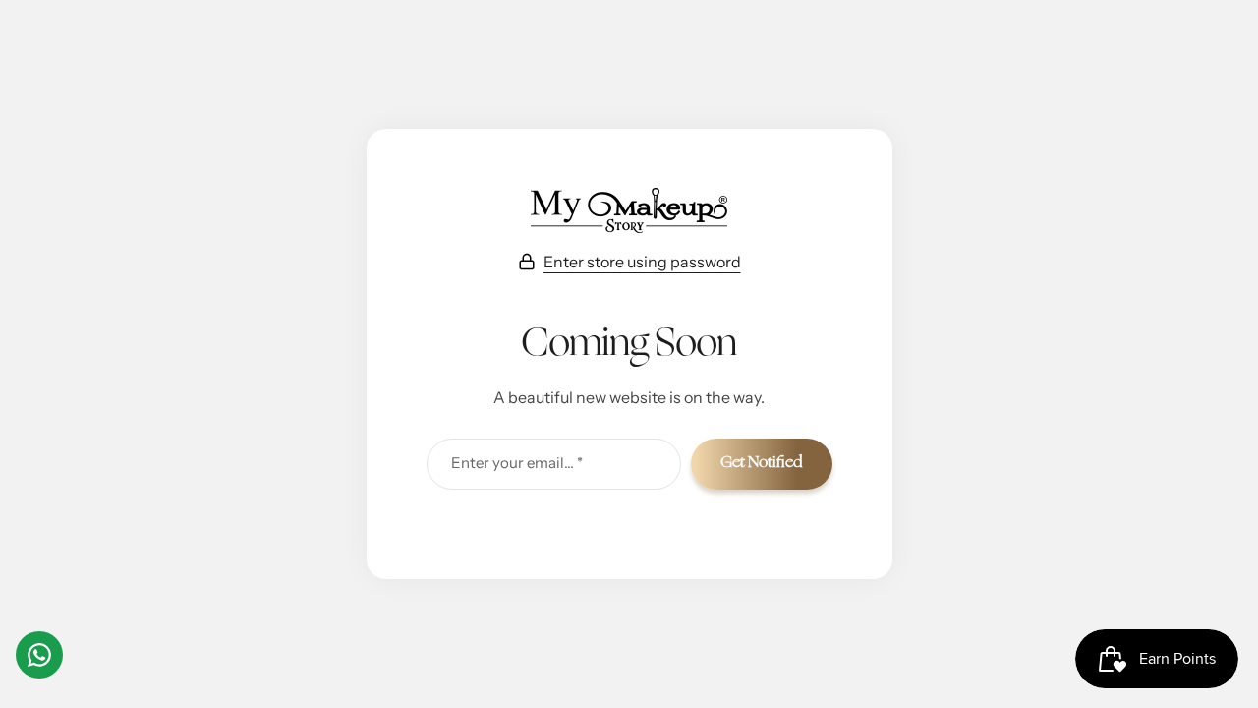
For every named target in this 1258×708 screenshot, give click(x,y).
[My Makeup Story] (629, 210)
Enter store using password (642, 261)
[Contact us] (39, 654)
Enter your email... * (517, 462)
